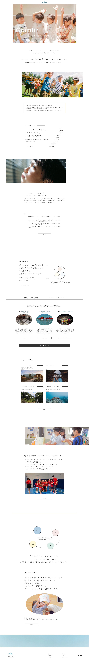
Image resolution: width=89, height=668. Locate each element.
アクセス (49, 657)
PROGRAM (50, 655)
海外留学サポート (65, 654)
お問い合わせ (64, 655)
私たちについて (50, 654)
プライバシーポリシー (65, 657)
